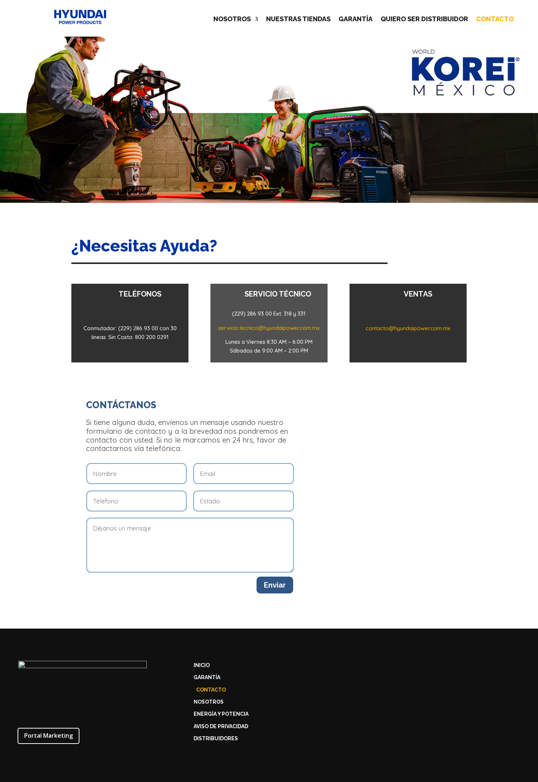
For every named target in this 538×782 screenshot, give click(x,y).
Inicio (202, 665)
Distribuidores (216, 738)
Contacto (495, 19)
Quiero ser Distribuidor (424, 19)
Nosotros (232, 19)
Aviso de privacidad (221, 726)
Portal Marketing (48, 735)
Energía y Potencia (221, 714)
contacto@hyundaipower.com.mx (408, 328)
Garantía (356, 19)
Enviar (275, 585)
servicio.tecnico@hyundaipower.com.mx (269, 327)
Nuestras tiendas (298, 19)
